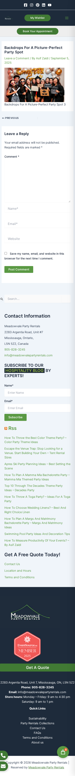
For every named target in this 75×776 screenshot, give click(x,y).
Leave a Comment (16, 58)
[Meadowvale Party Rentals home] (30, 612)
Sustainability (37, 718)
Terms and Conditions (19, 577)
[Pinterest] (37, 5)
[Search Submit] (1, 299)
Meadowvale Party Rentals (46, 767)
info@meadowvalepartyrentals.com (28, 355)
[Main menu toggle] (67, 18)
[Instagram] (31, 5)
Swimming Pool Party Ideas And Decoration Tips (37, 534)
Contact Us (12, 564)
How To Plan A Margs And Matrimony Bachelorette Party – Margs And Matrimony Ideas (33, 523)
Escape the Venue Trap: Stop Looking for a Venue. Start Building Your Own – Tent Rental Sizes (34, 453)
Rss (12, 428)
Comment (11, 156)
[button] (37, 18)
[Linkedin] (43, 5)
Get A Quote (37, 667)
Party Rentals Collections (37, 723)
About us (37, 742)
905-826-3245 (14, 349)
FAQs (37, 733)
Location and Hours (17, 570)
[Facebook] (25, 5)
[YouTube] (49, 5)
